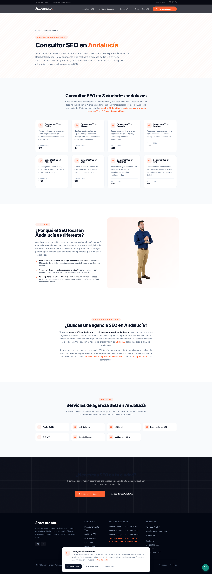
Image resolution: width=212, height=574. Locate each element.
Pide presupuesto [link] (163, 9)
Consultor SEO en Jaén (89, 161)
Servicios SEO (88, 9)
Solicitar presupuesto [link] (88, 494)
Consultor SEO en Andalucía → (116, 540)
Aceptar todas (73, 566)
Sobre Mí (145, 9)
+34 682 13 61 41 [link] (153, 527)
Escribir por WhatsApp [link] (123, 494)
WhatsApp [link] (150, 535)
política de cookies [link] (101, 560)
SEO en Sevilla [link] (131, 530)
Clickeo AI (120, 342)
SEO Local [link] (88, 542)
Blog (137, 9)
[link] (170, 2)
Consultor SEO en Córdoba (161, 125)
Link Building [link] (90, 538)
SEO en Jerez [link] (131, 526)
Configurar (109, 566)
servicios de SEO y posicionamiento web (103, 356)
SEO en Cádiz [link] (115, 526)
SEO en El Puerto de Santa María (109, 111)
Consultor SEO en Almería (53, 161)
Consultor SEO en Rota (161, 161)
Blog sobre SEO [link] (152, 545)
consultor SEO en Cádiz (110, 108)
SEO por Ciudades (106, 9)
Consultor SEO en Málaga (89, 125)
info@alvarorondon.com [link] (63, 2)
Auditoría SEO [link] (90, 534)
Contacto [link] (150, 541)
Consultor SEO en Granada (125, 125)
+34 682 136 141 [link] (43, 2)
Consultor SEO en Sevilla (53, 125)
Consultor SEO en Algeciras (125, 161)
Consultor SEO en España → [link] (131, 540)
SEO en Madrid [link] (115, 530)
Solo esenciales (92, 566)
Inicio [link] (37, 30)
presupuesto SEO (140, 356)
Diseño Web (125, 9)
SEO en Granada (132, 534)
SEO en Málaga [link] (115, 534)
